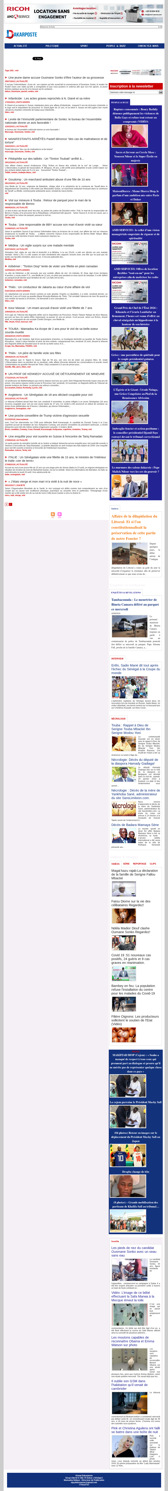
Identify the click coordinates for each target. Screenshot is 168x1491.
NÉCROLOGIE (118, 719)
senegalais (15, 474)
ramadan (18, 280)
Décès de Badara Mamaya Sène (135, 825)
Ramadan (9, 450)
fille (6, 322)
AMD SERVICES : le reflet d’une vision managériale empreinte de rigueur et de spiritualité (136, 234)
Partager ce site (17, 59)
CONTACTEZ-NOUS (148, 45)
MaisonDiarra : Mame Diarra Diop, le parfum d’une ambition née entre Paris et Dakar (135, 195)
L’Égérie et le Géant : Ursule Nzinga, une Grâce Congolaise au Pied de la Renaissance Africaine (136, 394)
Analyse (114, 508)
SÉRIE (126, 864)
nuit (12, 495)
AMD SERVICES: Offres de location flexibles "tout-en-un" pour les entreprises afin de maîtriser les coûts (135, 273)
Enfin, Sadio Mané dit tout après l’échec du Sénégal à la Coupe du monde (135, 669)
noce (7, 495)
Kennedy (27, 388)
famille (8, 367)
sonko (31, 91)
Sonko (27, 132)
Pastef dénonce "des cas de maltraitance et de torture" (29, 149)
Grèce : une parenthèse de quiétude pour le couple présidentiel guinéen (135, 357)
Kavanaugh (46, 429)
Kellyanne (57, 429)
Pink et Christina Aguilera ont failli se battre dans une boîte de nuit (135, 1430)
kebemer (9, 280)
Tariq (24, 450)
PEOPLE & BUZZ (116, 45)
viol (36, 91)
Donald (36, 429)
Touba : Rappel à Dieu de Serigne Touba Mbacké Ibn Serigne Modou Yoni (130, 729)
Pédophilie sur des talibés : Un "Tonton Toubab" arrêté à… (46, 158)
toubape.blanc (24, 172)
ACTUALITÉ (20, 45)
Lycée (35, 388)
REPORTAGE (139, 864)
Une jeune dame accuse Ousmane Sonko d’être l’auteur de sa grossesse (56, 77)
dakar (7, 91)
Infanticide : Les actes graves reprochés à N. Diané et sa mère (49, 98)
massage (9, 151)
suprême (67, 429)
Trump (84, 429)
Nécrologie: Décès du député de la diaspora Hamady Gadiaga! (134, 761)
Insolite (115, 1241)
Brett (7, 429)
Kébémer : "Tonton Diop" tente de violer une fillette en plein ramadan (53, 266)
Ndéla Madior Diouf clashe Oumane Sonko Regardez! (130, 930)
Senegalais (21, 408)
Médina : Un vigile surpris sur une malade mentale (41, 245)
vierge (18, 495)
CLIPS (153, 864)
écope (8, 346)
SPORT (84, 45)
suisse (18, 450)
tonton (14, 172)
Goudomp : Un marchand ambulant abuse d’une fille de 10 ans (49, 179)
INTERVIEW (117, 658)
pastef (24, 91)
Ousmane (15, 91)
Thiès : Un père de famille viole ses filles (34, 353)
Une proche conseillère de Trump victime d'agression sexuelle (48, 415)
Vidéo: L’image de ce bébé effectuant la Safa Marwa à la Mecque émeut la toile (132, 1296)
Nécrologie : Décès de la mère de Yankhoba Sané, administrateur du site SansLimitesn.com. (135, 794)
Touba (7, 217)
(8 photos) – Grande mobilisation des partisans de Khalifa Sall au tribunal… (135, 1204)
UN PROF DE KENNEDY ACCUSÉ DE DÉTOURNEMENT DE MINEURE (56, 374)
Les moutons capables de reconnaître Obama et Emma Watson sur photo (132, 1341)
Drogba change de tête (135, 1172)
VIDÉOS (115, 864)
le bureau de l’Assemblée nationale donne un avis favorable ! (32, 129)
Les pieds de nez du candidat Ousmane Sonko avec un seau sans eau (133, 1251)
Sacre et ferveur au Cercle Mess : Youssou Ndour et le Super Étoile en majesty (135, 156)
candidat (15, 429)
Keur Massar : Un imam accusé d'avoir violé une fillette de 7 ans (50, 308)
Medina (8, 259)
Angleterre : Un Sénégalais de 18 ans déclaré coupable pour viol (50, 394)
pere (18, 367)
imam (11, 322)
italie (7, 474)
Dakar (19, 388)
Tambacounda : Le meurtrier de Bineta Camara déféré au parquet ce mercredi (135, 604)
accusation (10, 388)
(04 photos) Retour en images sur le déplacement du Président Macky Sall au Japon (135, 1137)
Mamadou (19, 346)
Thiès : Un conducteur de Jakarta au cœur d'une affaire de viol (49, 287)
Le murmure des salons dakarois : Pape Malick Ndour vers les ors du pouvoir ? (135, 469)
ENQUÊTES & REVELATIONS (126, 592)
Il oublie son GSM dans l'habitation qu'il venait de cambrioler (129, 1384)
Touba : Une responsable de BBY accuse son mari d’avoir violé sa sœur (55, 224)
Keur (17, 322)
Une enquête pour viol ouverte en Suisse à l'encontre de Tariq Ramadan (55, 436)
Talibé (7, 172)
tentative (76, 429)
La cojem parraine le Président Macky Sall (136, 1102)
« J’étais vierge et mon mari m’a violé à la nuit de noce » (45, 481)
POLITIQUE (52, 45)
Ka (13, 346)
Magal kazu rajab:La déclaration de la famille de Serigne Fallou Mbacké (134, 874)
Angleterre (10, 408)
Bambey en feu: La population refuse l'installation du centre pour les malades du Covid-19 (133, 989)
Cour (30, 429)
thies (7, 112)
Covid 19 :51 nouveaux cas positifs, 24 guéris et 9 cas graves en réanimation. (131, 958)
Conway (23, 429)
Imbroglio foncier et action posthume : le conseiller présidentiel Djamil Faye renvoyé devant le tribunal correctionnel (136, 432)
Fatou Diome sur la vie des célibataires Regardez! (130, 903)
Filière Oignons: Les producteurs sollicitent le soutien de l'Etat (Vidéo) (135, 1020)
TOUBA (28, 346)
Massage (9, 132)
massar (24, 322)
